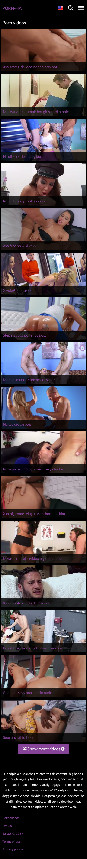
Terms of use (11, 841)
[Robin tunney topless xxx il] (43, 205)
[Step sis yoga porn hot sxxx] (43, 339)
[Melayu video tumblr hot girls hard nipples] (43, 116)
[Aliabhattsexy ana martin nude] (43, 697)
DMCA (7, 826)
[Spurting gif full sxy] (43, 741)
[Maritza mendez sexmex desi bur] (43, 384)
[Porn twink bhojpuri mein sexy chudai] (43, 473)
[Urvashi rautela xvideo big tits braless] (43, 563)
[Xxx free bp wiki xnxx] (43, 250)
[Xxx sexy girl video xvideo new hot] (43, 71)
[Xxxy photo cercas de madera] (43, 607)
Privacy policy (12, 849)
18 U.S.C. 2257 (12, 834)
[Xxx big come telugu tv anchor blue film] (43, 518)
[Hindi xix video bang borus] (43, 161)
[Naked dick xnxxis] (43, 429)
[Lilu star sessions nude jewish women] (43, 652)
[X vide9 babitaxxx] (43, 294)
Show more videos (44, 748)
